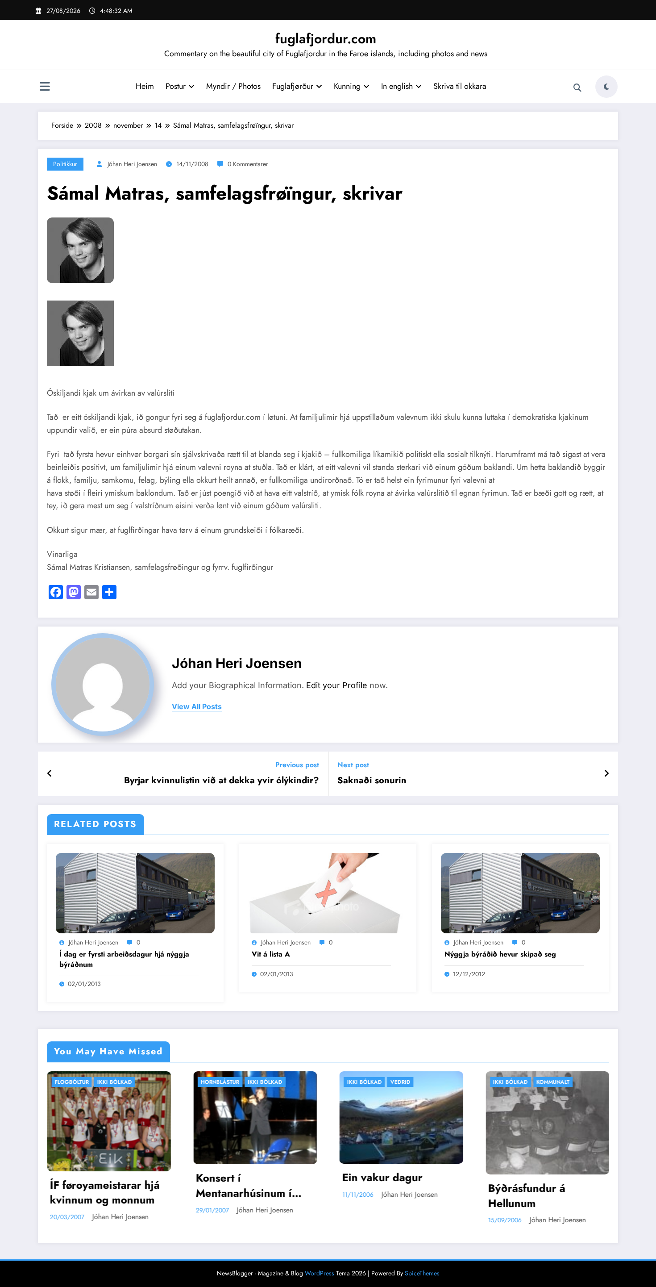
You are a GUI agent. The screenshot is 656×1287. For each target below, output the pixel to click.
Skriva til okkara (459, 86)
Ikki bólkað (123, 1082)
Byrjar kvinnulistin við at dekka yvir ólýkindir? (221, 780)
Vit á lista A (271, 954)
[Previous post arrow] (50, 774)
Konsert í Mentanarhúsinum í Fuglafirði (102, 1185)
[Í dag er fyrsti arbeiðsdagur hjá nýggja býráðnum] (135, 892)
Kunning (347, 86)
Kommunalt (411, 1082)
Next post (353, 764)
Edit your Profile (336, 685)
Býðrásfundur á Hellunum (384, 1196)
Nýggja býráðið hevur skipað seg (500, 954)
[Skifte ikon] (44, 87)
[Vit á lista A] (327, 892)
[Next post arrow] (606, 774)
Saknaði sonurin (372, 780)
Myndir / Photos (233, 86)
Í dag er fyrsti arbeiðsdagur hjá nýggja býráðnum (124, 959)
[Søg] (577, 88)
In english (397, 86)
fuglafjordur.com (325, 38)
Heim (145, 86)
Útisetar (553, 1082)
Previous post (297, 764)
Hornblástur (78, 1082)
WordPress (319, 1273)
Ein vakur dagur (240, 1177)
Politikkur (65, 163)
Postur (176, 86)
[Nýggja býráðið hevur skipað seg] (520, 892)
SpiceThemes (422, 1273)
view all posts (197, 706)
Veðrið (259, 1082)
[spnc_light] (606, 86)
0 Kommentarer (248, 163)
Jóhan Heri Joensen (132, 163)
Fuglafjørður (292, 86)
